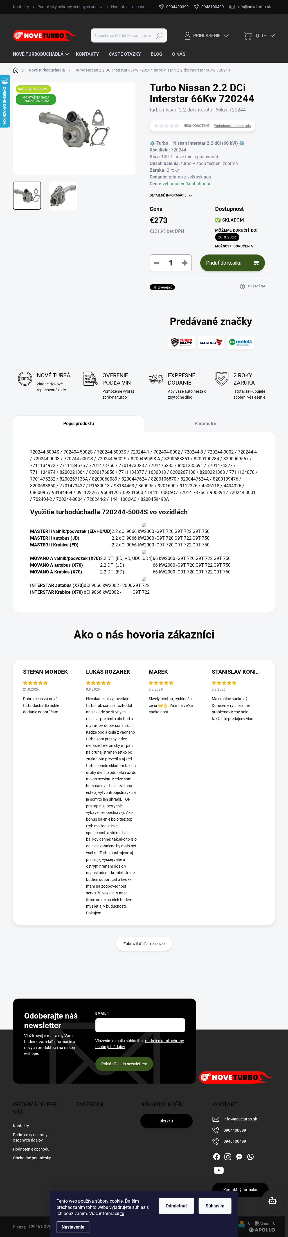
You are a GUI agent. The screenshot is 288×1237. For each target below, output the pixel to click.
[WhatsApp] (250, 1155)
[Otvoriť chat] (272, 1200)
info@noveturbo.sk (240, 1119)
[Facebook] (216, 1155)
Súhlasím (215, 1206)
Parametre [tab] (205, 423)
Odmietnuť (176, 1206)
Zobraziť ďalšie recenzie (144, 943)
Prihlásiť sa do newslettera (124, 1064)
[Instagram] (228, 1155)
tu (122, 1213)
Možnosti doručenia (234, 246)
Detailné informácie (168, 195)
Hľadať (159, 35)
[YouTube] (218, 1169)
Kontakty (21, 7)
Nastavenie (73, 1227)
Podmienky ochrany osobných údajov (70, 7)
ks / (166, 1121)
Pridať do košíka (224, 263)
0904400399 (235, 1130)
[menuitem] (41, 54)
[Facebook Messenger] (239, 1155)
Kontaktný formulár (240, 1189)
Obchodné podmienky (32, 1158)
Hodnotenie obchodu (129, 7)
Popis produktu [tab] (78, 423)
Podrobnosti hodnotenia (232, 126)
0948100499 (235, 1141)
